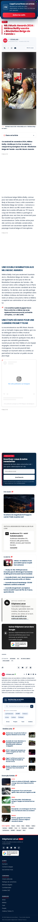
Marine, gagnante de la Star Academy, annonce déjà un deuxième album (20, 819)
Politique (20, 717)
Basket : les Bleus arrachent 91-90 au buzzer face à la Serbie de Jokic (16, 767)
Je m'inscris (19, 477)
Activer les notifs (19, 15)
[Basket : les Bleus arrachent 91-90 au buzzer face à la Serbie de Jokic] (32, 768)
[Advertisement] (19, 175)
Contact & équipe (7, 867)
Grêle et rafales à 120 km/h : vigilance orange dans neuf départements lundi (23, 783)
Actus (4, 21)
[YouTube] (29, 674)
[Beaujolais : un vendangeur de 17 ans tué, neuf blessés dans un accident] (6, 809)
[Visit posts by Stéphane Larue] (5, 40)
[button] (26, 667)
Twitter (33, 825)
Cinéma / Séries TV (8, 911)
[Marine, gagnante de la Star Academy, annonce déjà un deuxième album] (6, 818)
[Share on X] (4, 48)
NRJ (18, 658)
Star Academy (6, 660)
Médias (13, 788)
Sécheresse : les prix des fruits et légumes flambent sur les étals (16, 733)
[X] (3, 847)
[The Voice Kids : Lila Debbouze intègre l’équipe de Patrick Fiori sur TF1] (6, 800)
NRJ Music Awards (25, 658)
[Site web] (24, 674)
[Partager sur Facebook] (8, 48)
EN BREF (18, 713)
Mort (24, 830)
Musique (13, 815)
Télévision (24, 828)
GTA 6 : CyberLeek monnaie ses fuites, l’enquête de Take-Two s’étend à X (15, 751)
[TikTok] (18, 847)
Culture (13, 717)
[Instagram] (31, 674)
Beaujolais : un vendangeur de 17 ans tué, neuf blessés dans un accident (23, 810)
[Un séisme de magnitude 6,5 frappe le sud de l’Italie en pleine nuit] (19, 503)
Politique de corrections (9, 882)
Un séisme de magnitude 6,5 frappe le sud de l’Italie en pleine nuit (18, 516)
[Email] (15, 48)
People (15, 721)
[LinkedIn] (35, 674)
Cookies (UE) (6, 890)
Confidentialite (20, 483)
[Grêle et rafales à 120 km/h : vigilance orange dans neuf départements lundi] (6, 781)
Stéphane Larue (14, 39)
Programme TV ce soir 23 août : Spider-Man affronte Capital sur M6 (23, 791)
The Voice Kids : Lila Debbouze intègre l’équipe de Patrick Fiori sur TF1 (23, 801)
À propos (5, 864)
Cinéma (30, 721)
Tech (22, 721)
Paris (23, 825)
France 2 (25, 713)
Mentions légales (7, 885)
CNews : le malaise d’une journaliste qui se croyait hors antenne (23, 563)
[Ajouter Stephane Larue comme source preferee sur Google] (19, 644)
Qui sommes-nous (7, 870)
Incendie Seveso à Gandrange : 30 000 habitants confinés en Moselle (18, 584)
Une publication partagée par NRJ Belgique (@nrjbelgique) (19, 403)
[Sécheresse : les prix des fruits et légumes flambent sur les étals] (32, 735)
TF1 (12, 660)
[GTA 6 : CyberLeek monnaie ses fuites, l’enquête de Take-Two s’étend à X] (32, 752)
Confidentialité (6, 887)
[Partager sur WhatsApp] (11, 48)
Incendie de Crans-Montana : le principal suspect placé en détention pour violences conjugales (16, 743)
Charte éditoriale (7, 879)
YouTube (5, 828)
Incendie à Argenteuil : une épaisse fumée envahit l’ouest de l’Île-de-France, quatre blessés (18, 590)
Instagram (12, 658)
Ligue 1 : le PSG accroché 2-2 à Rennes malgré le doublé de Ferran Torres (15, 759)
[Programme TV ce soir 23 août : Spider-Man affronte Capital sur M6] (6, 791)
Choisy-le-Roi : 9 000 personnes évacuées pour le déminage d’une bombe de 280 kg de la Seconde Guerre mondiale (18, 572)
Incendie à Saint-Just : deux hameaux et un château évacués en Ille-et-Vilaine (19, 578)
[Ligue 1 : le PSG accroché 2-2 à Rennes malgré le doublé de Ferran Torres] (32, 760)
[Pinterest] (33, 674)
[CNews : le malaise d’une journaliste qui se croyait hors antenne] (8, 562)
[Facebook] (26, 674)
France (13, 825)
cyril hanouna (9, 713)
